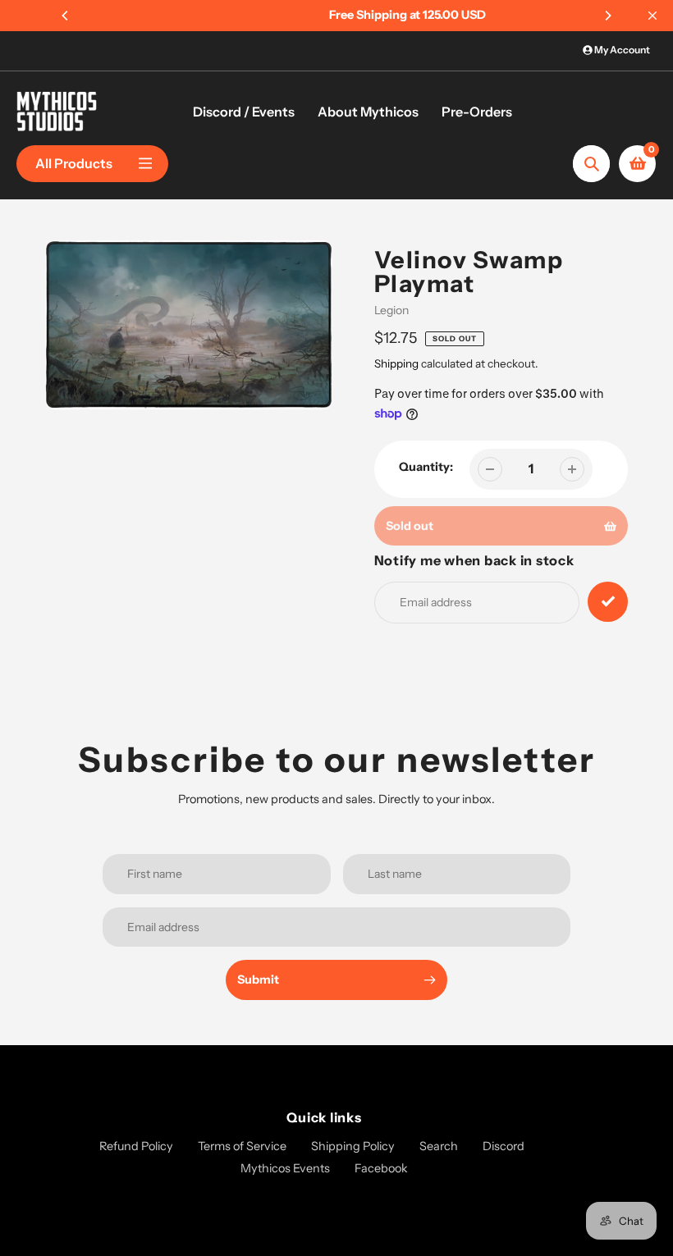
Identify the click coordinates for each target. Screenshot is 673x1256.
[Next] (607, 15)
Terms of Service (242, 1146)
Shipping (396, 363)
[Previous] (65, 15)
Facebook (381, 1168)
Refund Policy (136, 1146)
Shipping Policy (353, 1146)
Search (438, 1146)
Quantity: (426, 466)
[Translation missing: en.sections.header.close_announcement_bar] (652, 15)
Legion (391, 310)
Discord (503, 1146)
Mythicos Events (285, 1168)
